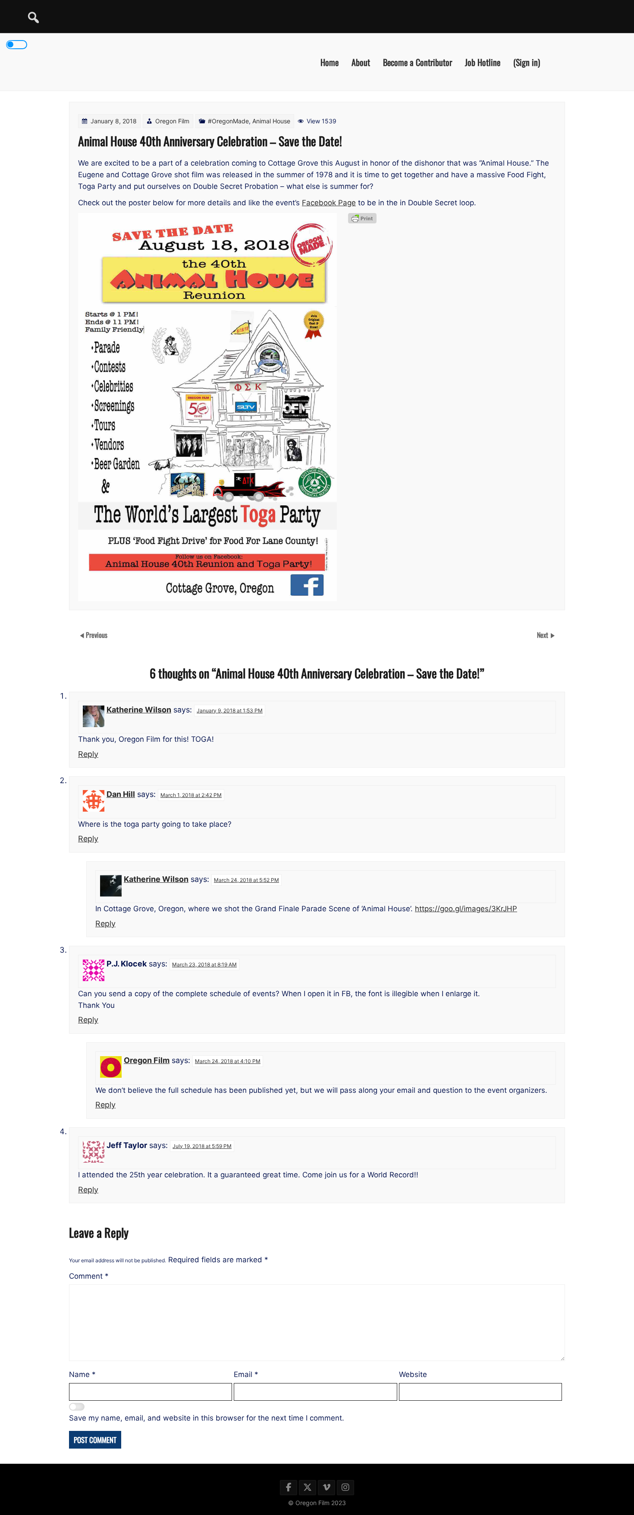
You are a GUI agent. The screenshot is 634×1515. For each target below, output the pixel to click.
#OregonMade (228, 121)
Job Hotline (482, 61)
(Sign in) (526, 61)
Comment (89, 1276)
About (361, 61)
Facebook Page (329, 202)
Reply (88, 754)
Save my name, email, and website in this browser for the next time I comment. (206, 1418)
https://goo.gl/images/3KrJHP (466, 908)
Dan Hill (121, 794)
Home (329, 61)
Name (82, 1374)
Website (413, 1374)
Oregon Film (172, 121)
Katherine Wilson (139, 709)
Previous (96, 635)
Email (246, 1374)
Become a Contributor (417, 61)
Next (543, 635)
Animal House (271, 121)
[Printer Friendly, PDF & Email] (362, 218)
